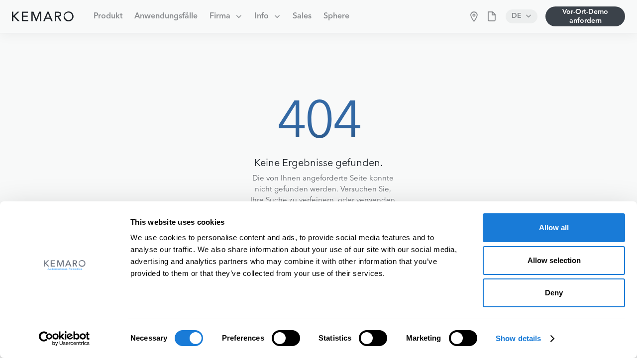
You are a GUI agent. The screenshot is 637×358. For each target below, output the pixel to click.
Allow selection (554, 260)
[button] (226, 16)
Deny (554, 292)
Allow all (554, 227)
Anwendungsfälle (166, 16)
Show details (518, 338)
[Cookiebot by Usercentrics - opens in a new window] (64, 338)
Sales (302, 16)
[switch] (286, 338)
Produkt (108, 16)
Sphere (336, 16)
